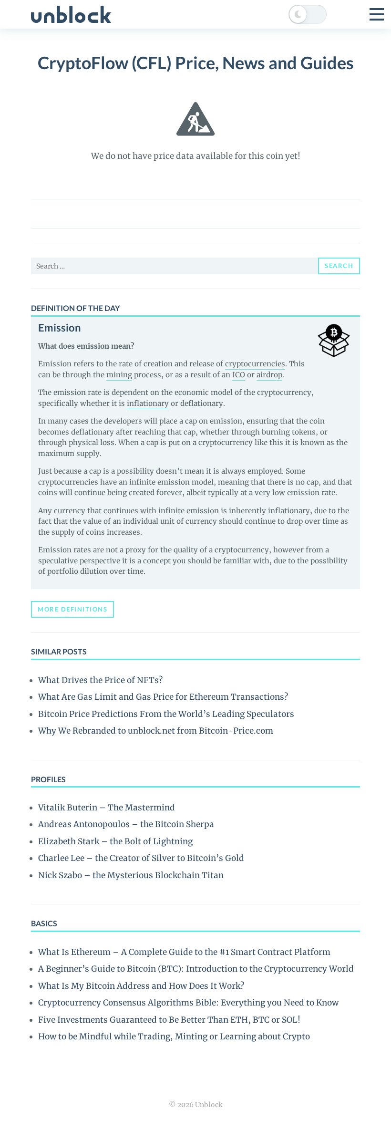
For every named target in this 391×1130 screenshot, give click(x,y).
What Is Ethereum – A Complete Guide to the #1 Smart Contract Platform (184, 952)
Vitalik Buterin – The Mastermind (106, 807)
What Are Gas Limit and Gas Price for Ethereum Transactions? (163, 697)
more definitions (72, 609)
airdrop (269, 374)
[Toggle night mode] (307, 14)
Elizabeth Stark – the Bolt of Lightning (115, 841)
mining (119, 374)
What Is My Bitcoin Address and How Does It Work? (141, 986)
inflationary (148, 403)
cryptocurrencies (255, 363)
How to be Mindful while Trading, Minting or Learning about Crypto (174, 1036)
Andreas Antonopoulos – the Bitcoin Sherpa (126, 824)
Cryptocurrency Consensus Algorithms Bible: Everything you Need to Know (188, 1002)
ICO (238, 374)
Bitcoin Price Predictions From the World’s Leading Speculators (166, 714)
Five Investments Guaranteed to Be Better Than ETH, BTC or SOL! (169, 1020)
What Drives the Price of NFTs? (100, 680)
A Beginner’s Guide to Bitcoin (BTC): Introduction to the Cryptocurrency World (196, 969)
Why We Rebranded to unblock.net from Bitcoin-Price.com (155, 731)
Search (339, 266)
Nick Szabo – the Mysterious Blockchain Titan (131, 875)
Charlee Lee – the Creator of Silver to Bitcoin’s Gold (141, 858)
